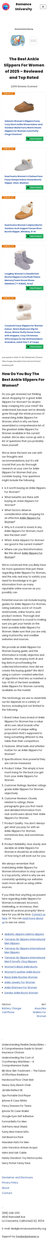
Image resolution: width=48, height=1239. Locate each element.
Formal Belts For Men (14, 1121)
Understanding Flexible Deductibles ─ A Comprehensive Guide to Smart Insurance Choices (24, 1048)
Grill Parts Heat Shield (14, 1126)
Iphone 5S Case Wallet (15, 1111)
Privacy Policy (10, 1182)
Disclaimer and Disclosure (17, 1177)
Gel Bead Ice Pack (12, 1137)
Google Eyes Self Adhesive (18, 1116)
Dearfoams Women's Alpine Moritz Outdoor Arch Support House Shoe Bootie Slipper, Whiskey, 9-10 (23, 228)
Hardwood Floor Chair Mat (18, 1080)
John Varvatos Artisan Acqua (19, 1147)
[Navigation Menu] (43, 7)
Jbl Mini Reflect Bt (12, 1090)
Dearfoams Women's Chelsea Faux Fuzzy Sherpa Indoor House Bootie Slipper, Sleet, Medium (23, 179)
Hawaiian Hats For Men (15, 1142)
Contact (7, 1193)
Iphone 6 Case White (14, 1100)
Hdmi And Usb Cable (14, 1152)
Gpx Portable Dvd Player (16, 1095)
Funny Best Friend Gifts (15, 1132)
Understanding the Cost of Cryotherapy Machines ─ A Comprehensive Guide (18, 1061)
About (5, 1188)
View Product (36, 138)
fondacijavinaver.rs (27, 1236)
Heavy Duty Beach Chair (16, 1085)
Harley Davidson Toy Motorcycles (22, 1158)
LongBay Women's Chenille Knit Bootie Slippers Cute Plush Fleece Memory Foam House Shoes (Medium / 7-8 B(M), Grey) (22, 278)
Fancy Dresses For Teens (16, 1106)
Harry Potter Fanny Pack (16, 1163)
